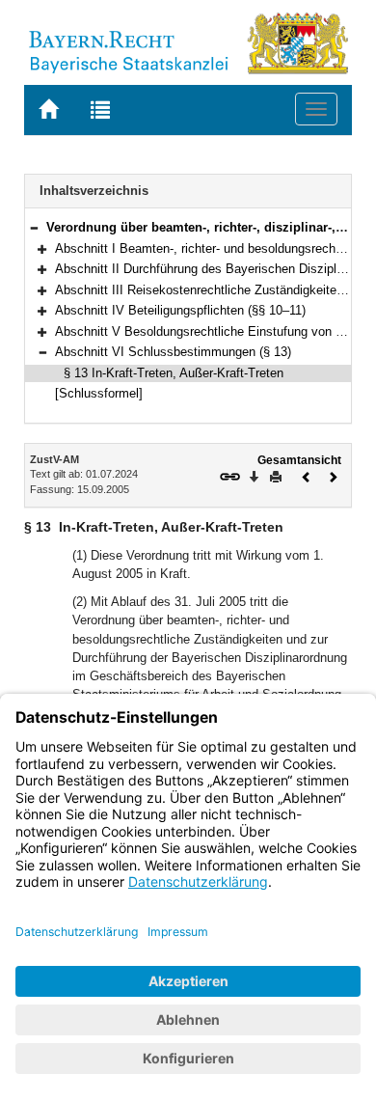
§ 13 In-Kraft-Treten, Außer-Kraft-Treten (173, 373)
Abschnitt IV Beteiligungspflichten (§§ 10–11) (180, 310)
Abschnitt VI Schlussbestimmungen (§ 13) (173, 351)
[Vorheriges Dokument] (306, 475)
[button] (34, 227)
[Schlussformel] (99, 393)
